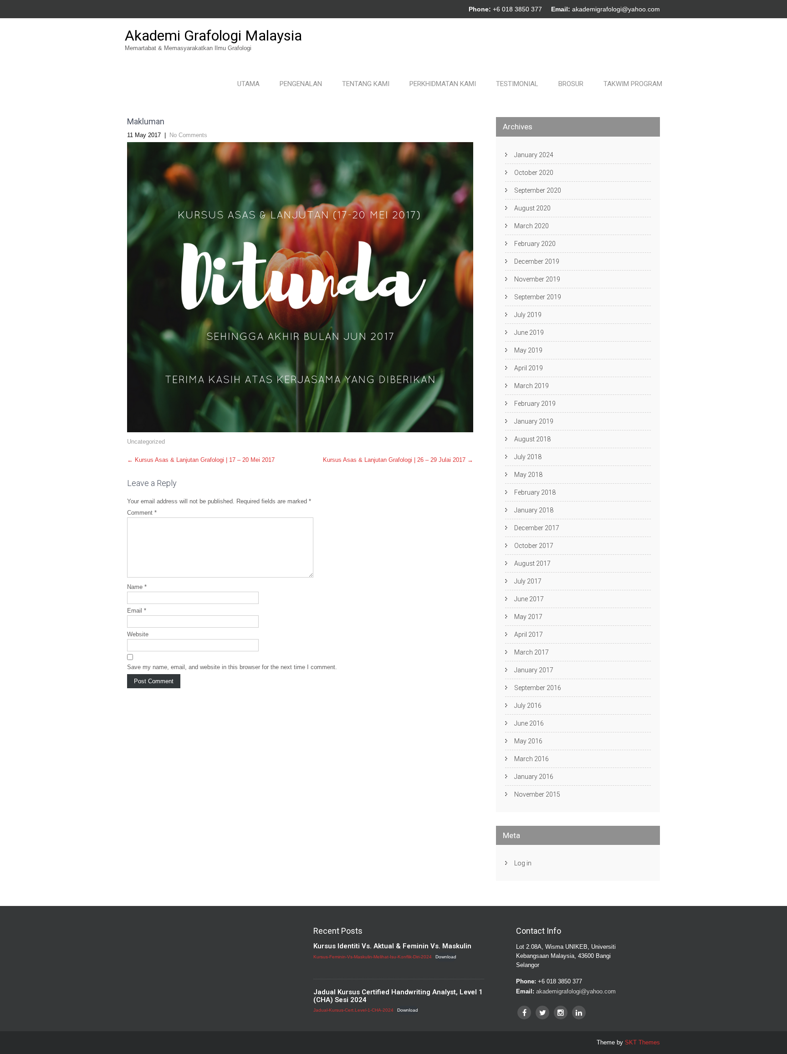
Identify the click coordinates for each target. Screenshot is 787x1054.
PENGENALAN (301, 84)
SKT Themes (642, 1042)
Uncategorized (146, 441)
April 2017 (528, 634)
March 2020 (531, 226)
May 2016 (528, 741)
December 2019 (536, 261)
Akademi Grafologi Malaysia (213, 35)
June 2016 (529, 723)
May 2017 (528, 616)
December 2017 (536, 528)
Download (445, 956)
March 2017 (531, 652)
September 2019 (537, 297)
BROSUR (570, 84)
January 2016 (533, 776)
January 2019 (533, 421)
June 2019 (529, 332)
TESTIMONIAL (517, 84)
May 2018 (528, 474)
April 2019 (528, 368)
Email (136, 610)
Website (137, 634)
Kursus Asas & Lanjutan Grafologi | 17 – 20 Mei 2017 (201, 459)
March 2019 (531, 385)
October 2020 (533, 172)
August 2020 (532, 208)
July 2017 (528, 581)
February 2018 (535, 492)
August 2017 (532, 563)
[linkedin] (579, 1012)
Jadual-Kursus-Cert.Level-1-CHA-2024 (353, 1010)
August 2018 (532, 439)
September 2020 (537, 190)
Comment (142, 512)
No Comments (188, 135)
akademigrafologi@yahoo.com (616, 9)
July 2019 (528, 314)
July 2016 (528, 705)
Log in (522, 863)
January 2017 (533, 670)
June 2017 (529, 599)
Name (137, 586)
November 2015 (537, 794)
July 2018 (528, 456)
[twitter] (542, 1012)
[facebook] (524, 1012)
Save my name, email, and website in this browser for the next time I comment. (232, 667)
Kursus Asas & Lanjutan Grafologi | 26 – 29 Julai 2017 (398, 459)
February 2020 (535, 243)
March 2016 (531, 758)
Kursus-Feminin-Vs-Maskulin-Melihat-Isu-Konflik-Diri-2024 (372, 956)
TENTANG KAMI (365, 84)
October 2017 (533, 545)
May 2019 (528, 350)
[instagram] (560, 1012)
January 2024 (533, 155)
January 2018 (533, 510)
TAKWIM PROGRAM (632, 84)
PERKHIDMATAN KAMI (442, 84)
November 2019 (537, 279)
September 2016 (537, 687)
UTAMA (248, 84)
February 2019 (535, 403)
